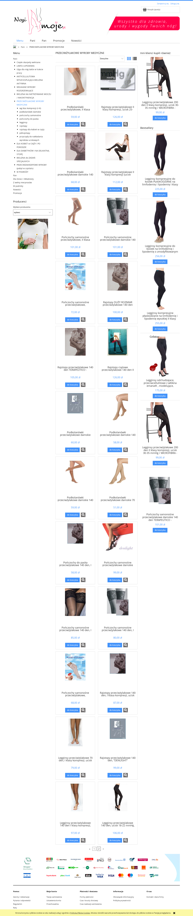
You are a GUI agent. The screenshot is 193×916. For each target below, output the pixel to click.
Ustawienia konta (53, 900)
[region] (33, 234)
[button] (83, 124)
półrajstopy (24, 133)
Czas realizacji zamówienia (91, 904)
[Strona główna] (62, 20)
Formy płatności (86, 897)
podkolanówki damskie (30, 111)
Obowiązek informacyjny (123, 897)
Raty (15, 907)
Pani (15, 58)
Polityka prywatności (122, 900)
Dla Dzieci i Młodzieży (23, 179)
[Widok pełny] (135, 58)
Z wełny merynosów (22, 182)
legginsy (23, 122)
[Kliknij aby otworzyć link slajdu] (33, 234)
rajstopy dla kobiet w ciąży (31, 129)
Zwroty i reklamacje (21, 897)
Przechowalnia (52, 904)
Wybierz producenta (21, 207)
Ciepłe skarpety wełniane (28, 62)
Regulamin (17, 904)
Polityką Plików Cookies (80, 913)
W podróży (18, 186)
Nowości (17, 189)
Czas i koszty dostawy (89, 900)
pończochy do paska (29, 119)
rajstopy (23, 126)
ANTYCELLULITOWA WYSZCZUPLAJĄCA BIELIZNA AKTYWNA (30, 80)
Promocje (17, 193)
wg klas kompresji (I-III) (30, 108)
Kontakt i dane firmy (155, 897)
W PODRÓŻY (22, 172)
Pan (15, 175)
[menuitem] (20, 40)
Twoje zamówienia (54, 897)
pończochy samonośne (30, 115)
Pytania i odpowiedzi (22, 900)
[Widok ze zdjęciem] (129, 58)
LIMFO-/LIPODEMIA (25, 65)
